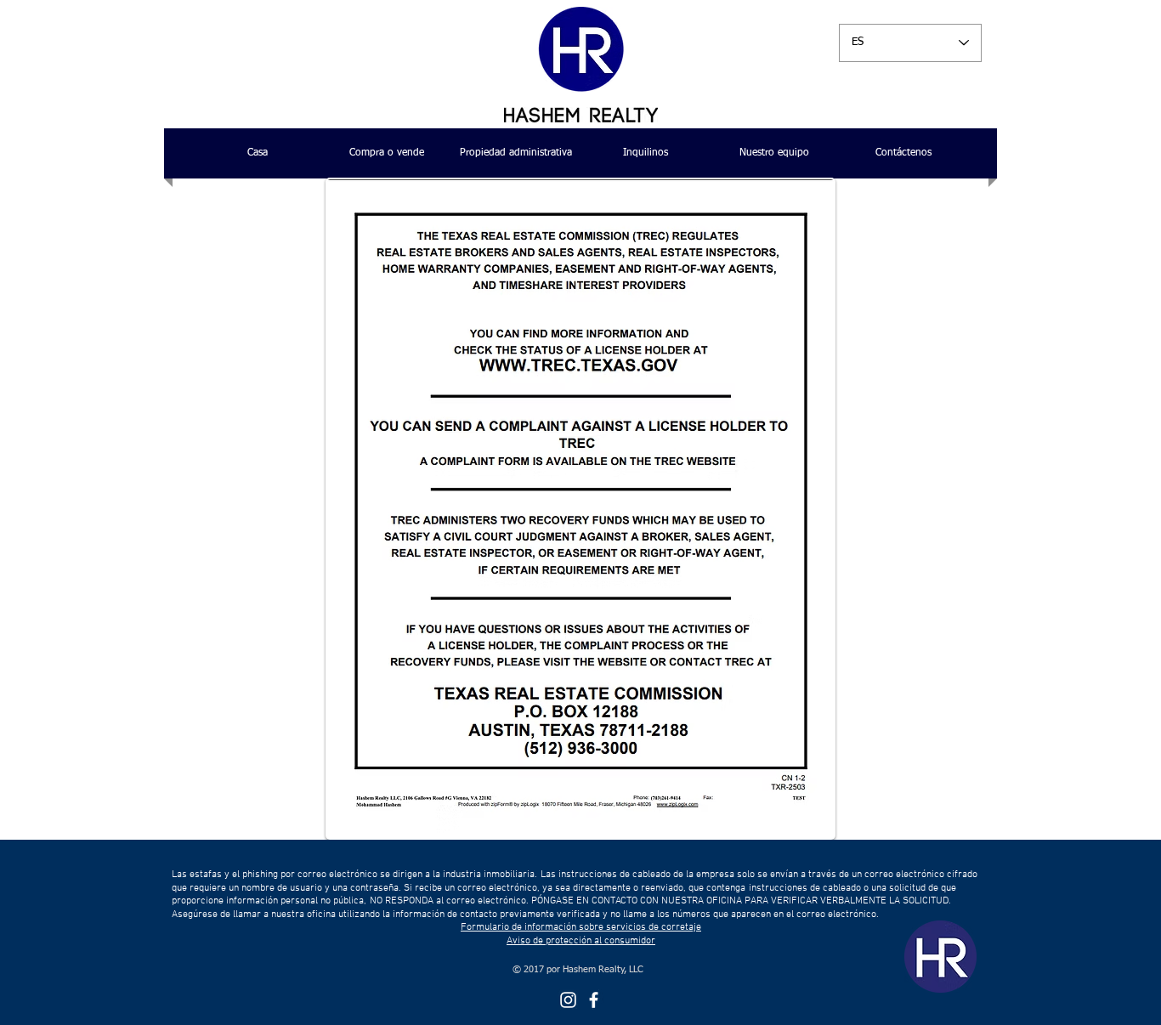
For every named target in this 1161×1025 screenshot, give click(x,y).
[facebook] (593, 1000)
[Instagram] (568, 1000)
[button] (386, 153)
